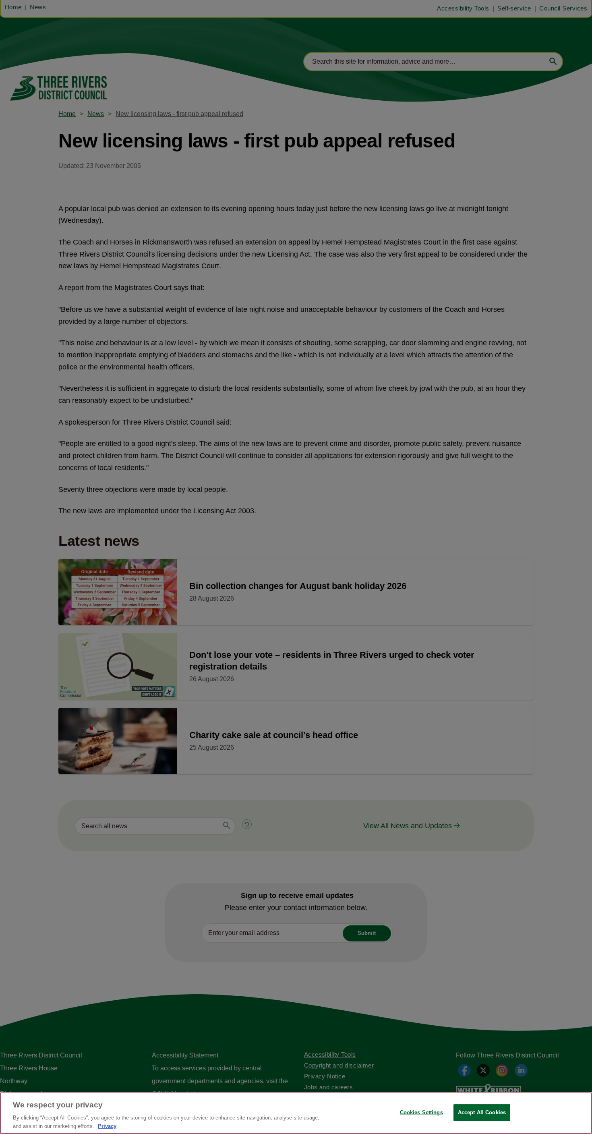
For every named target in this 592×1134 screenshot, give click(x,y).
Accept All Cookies (482, 1112)
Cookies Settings (421, 1112)
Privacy (107, 1126)
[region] (296, 1113)
